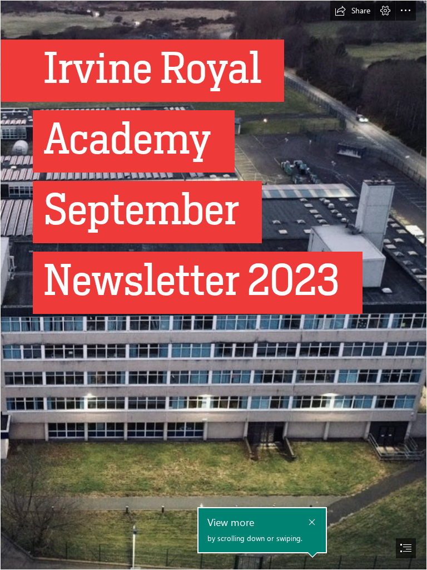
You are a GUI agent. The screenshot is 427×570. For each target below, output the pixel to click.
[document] (213, 285)
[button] (352, 11)
